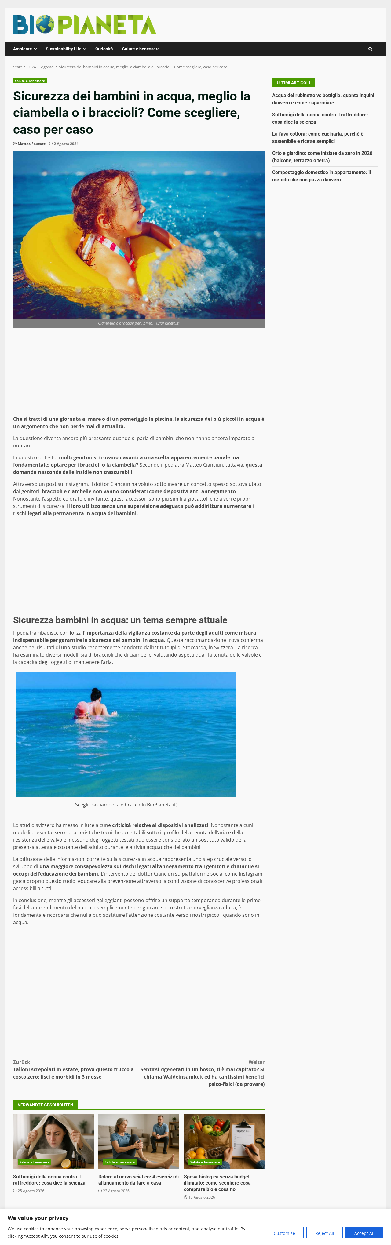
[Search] (370, 49)
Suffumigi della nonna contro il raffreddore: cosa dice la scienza (53, 1141)
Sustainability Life (64, 48)
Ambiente (22, 48)
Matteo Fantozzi (32, 143)
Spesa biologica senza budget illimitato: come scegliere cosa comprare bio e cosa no (224, 1141)
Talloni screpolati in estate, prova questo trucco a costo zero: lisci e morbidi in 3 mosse (73, 1069)
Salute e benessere (141, 48)
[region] (195, 1227)
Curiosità (104, 48)
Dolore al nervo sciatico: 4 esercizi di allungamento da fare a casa (138, 1141)
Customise (284, 1233)
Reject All (324, 1233)
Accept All (364, 1233)
